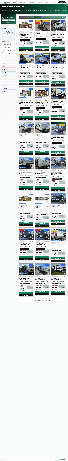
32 (46, 300)
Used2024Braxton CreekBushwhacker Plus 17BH (57, 102)
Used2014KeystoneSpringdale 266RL (24, 35)
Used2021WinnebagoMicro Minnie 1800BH (25, 279)
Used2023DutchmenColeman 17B (40, 68)
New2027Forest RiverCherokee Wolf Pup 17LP (40, 279)
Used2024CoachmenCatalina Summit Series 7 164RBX (56, 173)
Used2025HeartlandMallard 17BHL (25, 173)
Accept (64, 459)
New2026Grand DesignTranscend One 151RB (56, 208)
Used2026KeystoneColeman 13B (26, 103)
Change (7, 34)
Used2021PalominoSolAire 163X (57, 138)
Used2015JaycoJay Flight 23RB (25, 137)
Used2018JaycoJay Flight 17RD (57, 35)
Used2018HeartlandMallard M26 (25, 208)
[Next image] (48, 25)
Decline (60, 459)
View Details (26, 47)
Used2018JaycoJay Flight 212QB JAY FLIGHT (41, 103)
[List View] (64, 17)
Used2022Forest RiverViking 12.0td (58, 68)
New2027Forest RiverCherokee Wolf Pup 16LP (56, 279)
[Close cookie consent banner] (66, 459)
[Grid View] (62, 17)
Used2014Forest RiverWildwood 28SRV (40, 173)
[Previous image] (36, 25)
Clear (14, 34)
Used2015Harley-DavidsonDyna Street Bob (41, 34)
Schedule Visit (62, 2)
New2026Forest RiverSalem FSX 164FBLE (58, 245)
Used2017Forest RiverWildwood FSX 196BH (24, 68)
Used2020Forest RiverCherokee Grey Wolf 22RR (41, 209)
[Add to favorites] (32, 29)
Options (56, 459)
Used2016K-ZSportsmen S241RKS (41, 137)
